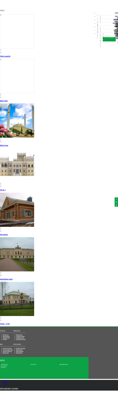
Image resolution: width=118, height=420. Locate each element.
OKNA (1, 344)
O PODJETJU (2, 331)
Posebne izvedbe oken (7, 351)
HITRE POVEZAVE (17, 344)
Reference (5, 339)
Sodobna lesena (19, 335)
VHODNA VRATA (16, 331)
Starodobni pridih (6, 338)
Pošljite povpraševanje (20, 348)
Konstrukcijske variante (21, 339)
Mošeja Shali (4, 100)
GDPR (4, 385)
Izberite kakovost (6, 336)
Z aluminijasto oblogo (20, 336)
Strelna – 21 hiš (5, 323)
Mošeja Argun (4, 145)
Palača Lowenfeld (5, 56)
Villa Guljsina (4, 234)
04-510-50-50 (33, 364)
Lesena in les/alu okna (7, 348)
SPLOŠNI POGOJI (6, 380)
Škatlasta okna (6, 353)
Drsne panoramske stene (8, 350)
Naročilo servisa (19, 350)
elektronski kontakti (63, 364)
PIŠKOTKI (5, 383)
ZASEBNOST (5, 382)
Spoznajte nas (6, 335)
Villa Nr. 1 (3, 190)
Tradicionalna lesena (20, 338)
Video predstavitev (19, 351)
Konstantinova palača (6, 279)
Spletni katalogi (19, 353)
